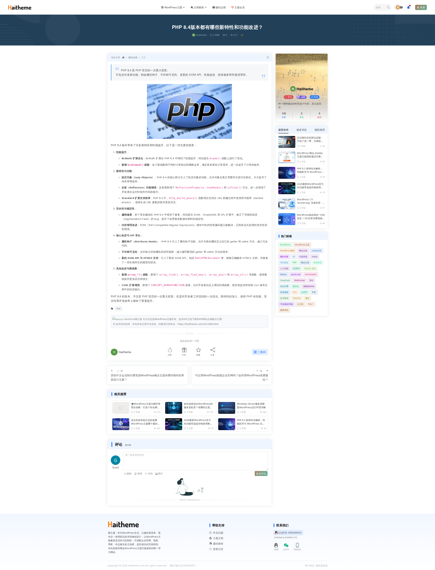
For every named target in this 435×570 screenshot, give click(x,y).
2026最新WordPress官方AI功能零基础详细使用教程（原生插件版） (198, 421)
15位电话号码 (286, 304)
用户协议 (309, 565)
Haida (314, 256)
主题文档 (218, 538)
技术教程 (284, 298)
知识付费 (284, 286)
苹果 (314, 292)
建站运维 (221, 7)
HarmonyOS (310, 274)
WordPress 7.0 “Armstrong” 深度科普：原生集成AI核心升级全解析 (310, 201)
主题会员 (239, 7)
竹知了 (311, 304)
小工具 (300, 304)
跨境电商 (284, 292)
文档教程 (199, 7)
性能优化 (297, 298)
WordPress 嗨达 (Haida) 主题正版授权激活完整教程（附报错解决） (310, 155)
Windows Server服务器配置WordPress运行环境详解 (251, 405)
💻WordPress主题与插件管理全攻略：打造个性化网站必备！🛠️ (145, 405)
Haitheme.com (136, 565)
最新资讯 (284, 310)
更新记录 (218, 549)
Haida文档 (316, 250)
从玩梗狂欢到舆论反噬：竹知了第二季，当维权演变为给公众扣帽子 (310, 139)
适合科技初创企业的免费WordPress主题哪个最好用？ (144, 421)
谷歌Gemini (308, 286)
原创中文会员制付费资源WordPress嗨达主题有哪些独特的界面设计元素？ (147, 377)
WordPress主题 (173, 7)
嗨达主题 (305, 262)
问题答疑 (303, 256)
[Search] (388, 7)
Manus (283, 274)
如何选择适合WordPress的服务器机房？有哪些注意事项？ (198, 405)
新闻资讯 (318, 262)
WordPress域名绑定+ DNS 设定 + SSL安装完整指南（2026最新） (311, 216)
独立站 (296, 286)
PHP (118, 308)
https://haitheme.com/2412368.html (198, 324)
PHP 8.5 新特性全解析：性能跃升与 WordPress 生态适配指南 (251, 421)
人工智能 (284, 268)
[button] (128, 473)
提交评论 (261, 473)
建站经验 (284, 256)
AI (294, 256)
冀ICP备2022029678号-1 (183, 565)
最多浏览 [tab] (302, 129)
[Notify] (409, 7)
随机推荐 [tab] (320, 129)
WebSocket (299, 280)
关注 (290, 97)
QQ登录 (296, 268)
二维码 (261, 352)
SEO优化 (284, 262)
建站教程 (218, 543)
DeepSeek (285, 280)
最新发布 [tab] (283, 129)
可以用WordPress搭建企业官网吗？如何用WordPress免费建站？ (231, 377)
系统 (311, 280)
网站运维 (303, 250)
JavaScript (295, 274)
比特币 (304, 292)
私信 (316, 97)
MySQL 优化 (310, 268)
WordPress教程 (287, 250)
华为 (295, 292)
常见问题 (218, 532)
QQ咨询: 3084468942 (290, 532)
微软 (307, 298)
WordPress (285, 244)
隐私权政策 (322, 565)
